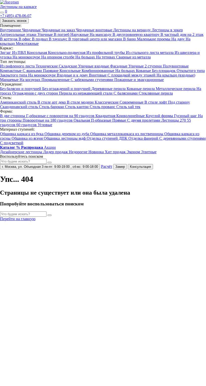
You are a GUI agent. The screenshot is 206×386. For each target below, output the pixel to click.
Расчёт (106, 166)
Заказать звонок (14, 21)
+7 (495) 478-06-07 (15, 16)
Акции (50, 147)
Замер (120, 167)
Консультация (140, 167)
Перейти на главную (17, 219)
